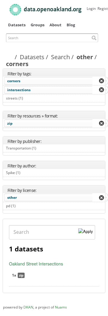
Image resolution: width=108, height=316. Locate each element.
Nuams (61, 307)
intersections (19, 89)
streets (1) (30, 98)
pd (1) (22, 205)
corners (13, 80)
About (56, 25)
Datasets (17, 25)
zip (10, 123)
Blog (71, 25)
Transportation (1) (43, 148)
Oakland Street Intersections (36, 264)
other (84, 57)
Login (91, 8)
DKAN (28, 307)
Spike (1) (27, 172)
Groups (37, 25)
